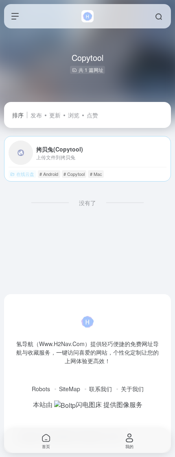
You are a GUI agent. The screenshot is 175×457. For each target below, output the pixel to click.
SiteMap (69, 389)
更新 (55, 115)
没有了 (87, 203)
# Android (48, 174)
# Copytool (74, 174)
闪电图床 (89, 404)
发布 (36, 115)
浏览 (73, 115)
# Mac (96, 174)
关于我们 (132, 389)
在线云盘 (25, 174)
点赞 (92, 115)
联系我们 (100, 389)
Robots (41, 389)
